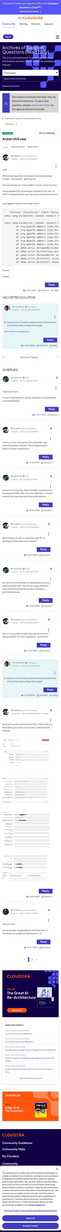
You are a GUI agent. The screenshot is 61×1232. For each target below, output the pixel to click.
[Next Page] (37, 959)
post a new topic (40, 105)
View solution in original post (16, 331)
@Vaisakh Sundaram (11, 724)
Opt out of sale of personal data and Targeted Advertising (30, 1210)
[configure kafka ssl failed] (3, 357)
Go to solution (47, 132)
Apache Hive (32, 147)
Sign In (8, 37)
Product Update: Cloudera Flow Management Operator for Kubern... (29, 1059)
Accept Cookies (30, 1226)
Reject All (30, 1218)
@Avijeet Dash (13, 322)
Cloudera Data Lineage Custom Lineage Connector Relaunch (30, 1050)
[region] (30, 1198)
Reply (51, 284)
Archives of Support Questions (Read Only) (23, 118)
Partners (35, 23)
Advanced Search (11, 86)
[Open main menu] (58, 37)
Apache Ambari (18, 147)
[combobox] (30, 79)
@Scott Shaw (11, 442)
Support (48, 23)
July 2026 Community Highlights (18, 1034)
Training (23, 23)
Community (8, 23)
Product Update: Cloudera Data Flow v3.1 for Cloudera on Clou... (29, 1070)
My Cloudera (10, 1156)
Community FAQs (13, 1149)
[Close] (57, 1169)
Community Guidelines (17, 1143)
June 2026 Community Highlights (19, 1042)
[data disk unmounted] (58, 357)
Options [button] (9, 123)
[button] (56, 165)
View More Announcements (30, 1078)
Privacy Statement (37, 1205)
